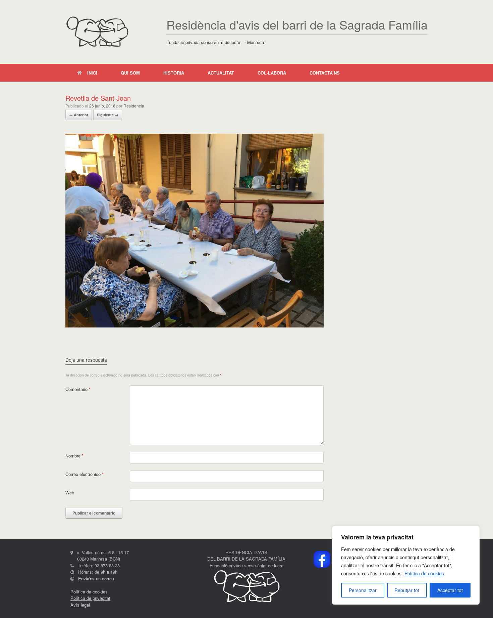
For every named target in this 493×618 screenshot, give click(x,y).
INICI (92, 73)
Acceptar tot (450, 590)
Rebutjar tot (406, 590)
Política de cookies (424, 573)
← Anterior (78, 114)
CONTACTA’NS (325, 73)
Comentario (78, 389)
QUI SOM (130, 73)
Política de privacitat (90, 598)
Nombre (74, 455)
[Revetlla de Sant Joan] (194, 325)
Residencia (133, 105)
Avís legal (80, 605)
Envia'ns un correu (96, 578)
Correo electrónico (84, 474)
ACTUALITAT (221, 73)
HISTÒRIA (173, 73)
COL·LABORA (272, 73)
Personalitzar (363, 590)
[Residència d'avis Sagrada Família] (97, 32)
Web (69, 492)
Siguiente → (107, 114)
